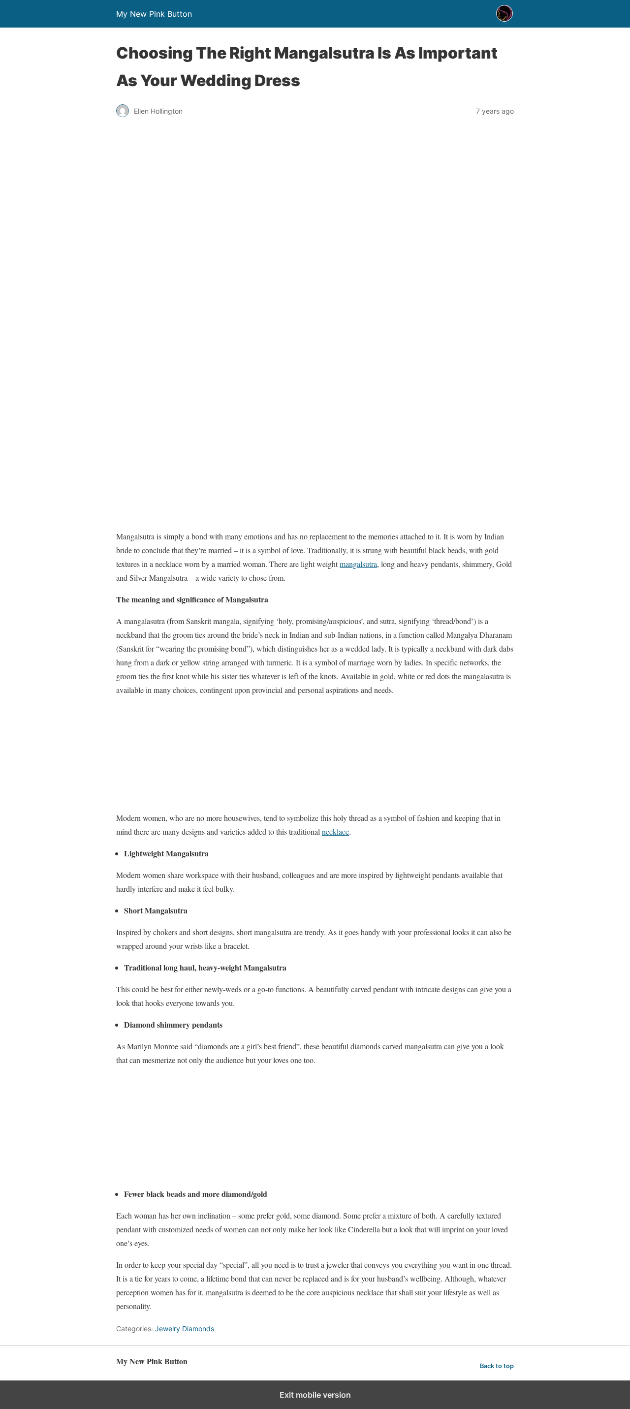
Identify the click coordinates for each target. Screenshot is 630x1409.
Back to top (497, 1366)
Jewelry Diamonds (184, 1328)
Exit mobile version (315, 1395)
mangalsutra (358, 564)
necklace (335, 831)
